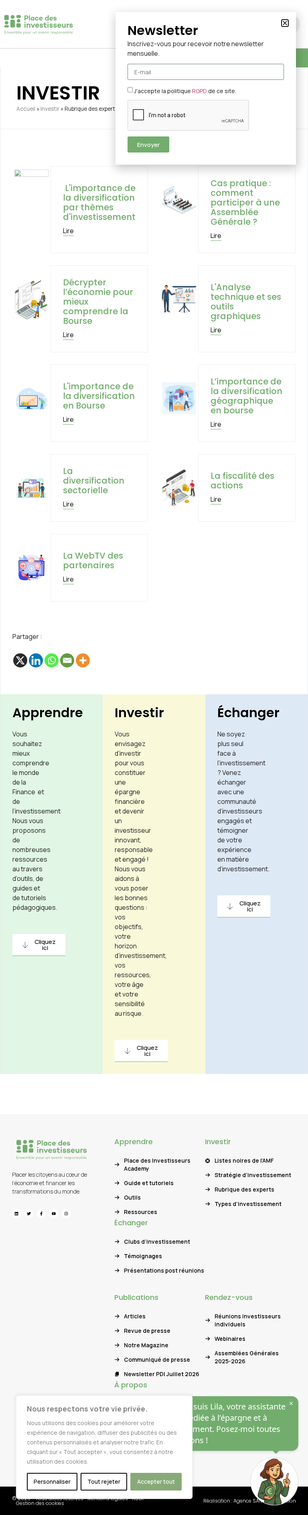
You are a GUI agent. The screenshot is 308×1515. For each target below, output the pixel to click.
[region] (104, 1447)
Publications (136, 1297)
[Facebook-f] (41, 1213)
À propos (130, 1385)
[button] (285, 23)
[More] (83, 660)
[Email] (67, 660)
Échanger (248, 713)
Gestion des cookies (40, 1503)
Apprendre (47, 713)
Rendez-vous (229, 1297)
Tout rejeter (103, 1481)
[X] (20, 660)
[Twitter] (28, 1213)
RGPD (199, 91)
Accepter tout (156, 1481)
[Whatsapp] (52, 660)
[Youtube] (53, 1213)
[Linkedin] (36, 660)
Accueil (25, 108)
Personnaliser (52, 1481)
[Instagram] (66, 1213)
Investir (50, 108)
